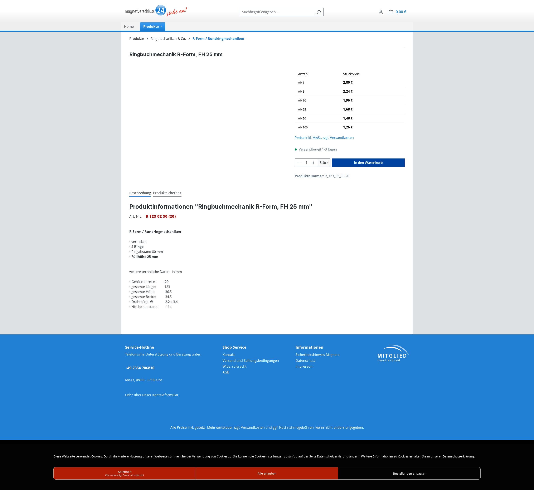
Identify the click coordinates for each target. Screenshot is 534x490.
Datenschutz (305, 360)
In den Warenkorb (368, 162)
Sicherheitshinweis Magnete (318, 354)
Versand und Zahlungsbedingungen (251, 360)
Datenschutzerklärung (458, 456)
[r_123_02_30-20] (207, 115)
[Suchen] (319, 12)
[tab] (140, 193)
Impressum (305, 366)
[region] (208, 115)
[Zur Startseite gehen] (156, 11)
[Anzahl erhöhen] (313, 162)
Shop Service (234, 347)
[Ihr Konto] (381, 12)
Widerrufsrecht (235, 366)
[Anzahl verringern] (299, 162)
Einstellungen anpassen (409, 473)
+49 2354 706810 (139, 367)
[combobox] (277, 12)
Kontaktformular (165, 395)
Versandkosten (253, 427)
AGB (226, 372)
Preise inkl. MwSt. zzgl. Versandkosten (324, 137)
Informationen (309, 347)
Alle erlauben (267, 473)
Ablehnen (124, 473)
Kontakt (229, 354)
